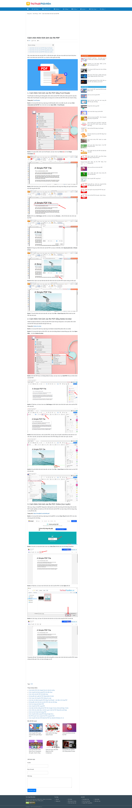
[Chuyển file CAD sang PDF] (84, 107)
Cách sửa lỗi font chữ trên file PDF (95, 167)
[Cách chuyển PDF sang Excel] (84, 179)
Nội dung (29, 776)
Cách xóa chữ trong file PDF (94, 94)
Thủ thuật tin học (85, 799)
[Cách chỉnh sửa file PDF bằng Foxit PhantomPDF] (84, 163)
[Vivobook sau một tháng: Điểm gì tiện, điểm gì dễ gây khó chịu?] (84, 65)
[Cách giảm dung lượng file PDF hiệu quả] (84, 191)
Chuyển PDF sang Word (87, 802)
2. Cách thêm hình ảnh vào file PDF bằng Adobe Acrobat (41, 49)
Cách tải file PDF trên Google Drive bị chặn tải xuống (42, 690)
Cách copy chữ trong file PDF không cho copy (40, 698)
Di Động (66, 9)
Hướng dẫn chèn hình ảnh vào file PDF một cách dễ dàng (43, 702)
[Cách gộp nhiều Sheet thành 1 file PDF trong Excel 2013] (84, 146)
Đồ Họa (75, 9)
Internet (83, 9)
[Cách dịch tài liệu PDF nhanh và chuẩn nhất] (84, 140)
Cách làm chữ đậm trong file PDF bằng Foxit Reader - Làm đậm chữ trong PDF (48, 700)
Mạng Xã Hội (47, 9)
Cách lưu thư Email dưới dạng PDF (37, 712)
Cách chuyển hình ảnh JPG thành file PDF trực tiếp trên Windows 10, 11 (46, 718)
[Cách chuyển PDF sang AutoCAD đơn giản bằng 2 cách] (84, 90)
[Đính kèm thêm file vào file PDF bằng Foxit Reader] (84, 135)
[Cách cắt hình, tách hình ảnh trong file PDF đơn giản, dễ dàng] (84, 101)
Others (102, 9)
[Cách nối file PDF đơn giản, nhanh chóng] (84, 196)
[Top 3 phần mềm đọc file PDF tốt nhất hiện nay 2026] (84, 152)
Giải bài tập (97, 799)
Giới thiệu (70, 799)
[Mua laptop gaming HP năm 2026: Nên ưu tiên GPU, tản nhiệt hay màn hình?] (84, 81)
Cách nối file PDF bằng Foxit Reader (95, 128)
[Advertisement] (81, 3)
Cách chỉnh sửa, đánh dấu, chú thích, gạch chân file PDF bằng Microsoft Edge (48, 710)
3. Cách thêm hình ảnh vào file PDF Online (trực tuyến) (41, 51)
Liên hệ (57, 799)
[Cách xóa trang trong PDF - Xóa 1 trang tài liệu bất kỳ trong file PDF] (84, 118)
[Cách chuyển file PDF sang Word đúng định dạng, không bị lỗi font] (84, 157)
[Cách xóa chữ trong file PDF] (84, 96)
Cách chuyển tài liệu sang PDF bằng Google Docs (41, 714)
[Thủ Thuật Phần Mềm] (39, 3)
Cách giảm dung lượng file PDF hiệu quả (96, 189)
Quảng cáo (58, 801)
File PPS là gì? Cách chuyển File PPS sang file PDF (42, 716)
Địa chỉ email (30, 769)
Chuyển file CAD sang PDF (93, 105)
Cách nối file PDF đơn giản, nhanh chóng (96, 195)
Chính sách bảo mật (72, 802)
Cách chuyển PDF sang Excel (94, 178)
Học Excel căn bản (86, 801)
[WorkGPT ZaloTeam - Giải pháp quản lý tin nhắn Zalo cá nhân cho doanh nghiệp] (84, 59)
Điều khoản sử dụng (72, 801)
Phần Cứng (93, 9)
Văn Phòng (35, 9)
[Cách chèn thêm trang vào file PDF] (84, 112)
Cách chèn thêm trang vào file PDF (95, 111)
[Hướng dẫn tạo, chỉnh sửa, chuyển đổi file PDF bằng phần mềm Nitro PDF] (84, 185)
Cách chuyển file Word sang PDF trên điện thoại (40, 692)
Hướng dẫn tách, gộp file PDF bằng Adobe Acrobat (41, 696)
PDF (29, 40)
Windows (57, 9)
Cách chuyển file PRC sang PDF (37, 706)
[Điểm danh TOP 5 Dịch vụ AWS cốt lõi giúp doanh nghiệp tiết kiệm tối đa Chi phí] (84, 76)
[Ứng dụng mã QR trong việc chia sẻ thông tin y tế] (84, 70)
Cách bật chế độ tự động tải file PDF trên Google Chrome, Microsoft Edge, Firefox (48, 708)
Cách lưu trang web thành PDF (36, 704)
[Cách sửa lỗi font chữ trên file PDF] (84, 168)
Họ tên (29, 762)
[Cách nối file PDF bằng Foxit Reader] (84, 129)
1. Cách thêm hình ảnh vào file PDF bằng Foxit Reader (41, 48)
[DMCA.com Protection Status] (30, 802)
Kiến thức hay (97, 801)
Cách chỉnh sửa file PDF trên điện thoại (38, 694)
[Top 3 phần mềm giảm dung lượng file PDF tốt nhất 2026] (84, 174)
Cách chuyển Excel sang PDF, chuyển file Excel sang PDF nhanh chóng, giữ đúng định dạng (97, 124)
